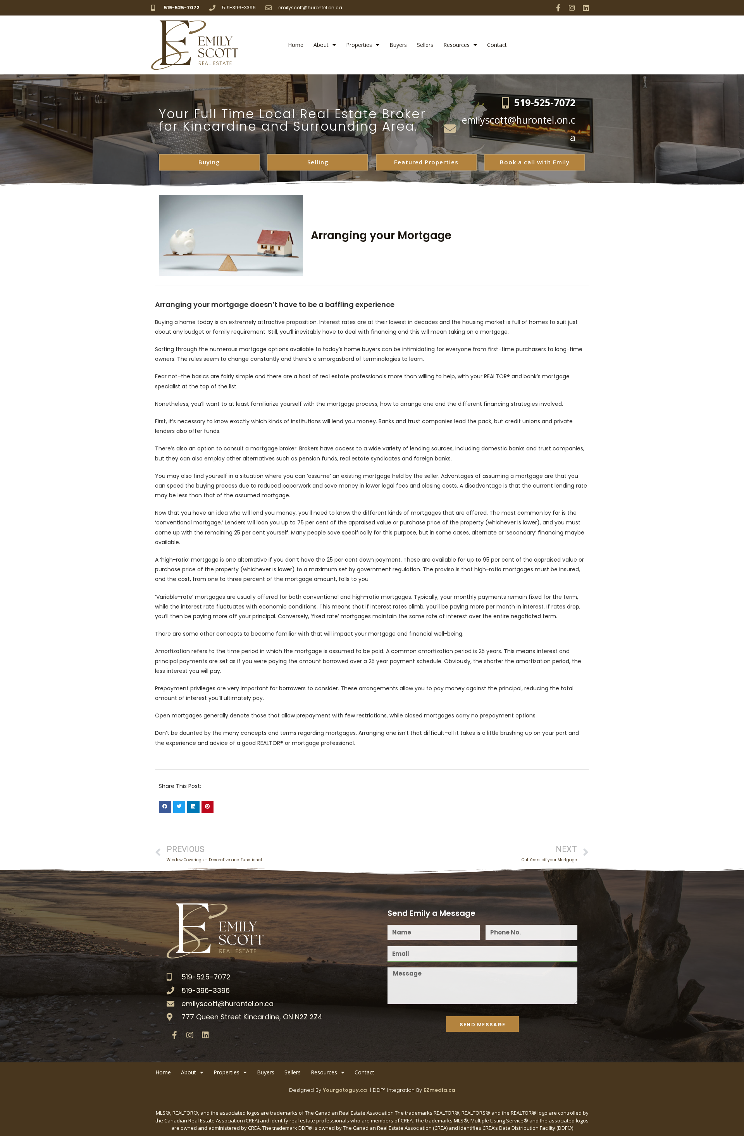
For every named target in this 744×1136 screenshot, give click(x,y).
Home (295, 44)
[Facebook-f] (558, 8)
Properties (359, 44)
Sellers (425, 44)
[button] (165, 807)
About (321, 44)
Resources (456, 44)
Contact (497, 44)
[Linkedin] (586, 8)
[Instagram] (572, 8)
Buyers (398, 44)
